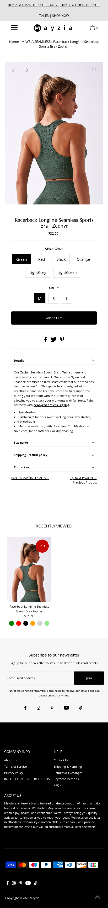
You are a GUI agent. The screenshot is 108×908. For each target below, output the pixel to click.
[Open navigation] (14, 27)
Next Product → (86, 478)
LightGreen (67, 272)
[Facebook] (25, 708)
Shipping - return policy (30, 455)
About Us (10, 760)
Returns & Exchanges (68, 773)
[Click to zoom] (94, 70)
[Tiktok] (80, 708)
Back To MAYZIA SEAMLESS (29, 478)
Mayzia (34, 898)
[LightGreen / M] (47, 623)
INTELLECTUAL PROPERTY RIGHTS (27, 779)
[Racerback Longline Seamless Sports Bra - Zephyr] (29, 569)
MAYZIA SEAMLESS (36, 41)
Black (61, 259)
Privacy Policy (13, 773)
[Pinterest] (52, 708)
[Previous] (13, 70)
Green (21, 259)
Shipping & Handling (68, 766)
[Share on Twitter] (54, 341)
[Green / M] (11, 623)
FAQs (57, 785)
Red (41, 259)
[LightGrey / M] (39, 623)
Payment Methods (66, 779)
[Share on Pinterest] (62, 341)
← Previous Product (83, 482)
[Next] (26, 70)
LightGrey (37, 272)
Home (14, 41)
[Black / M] (25, 623)
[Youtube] (66, 708)
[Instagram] (38, 708)
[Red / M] (18, 623)
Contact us (21, 467)
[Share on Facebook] (46, 341)
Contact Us (61, 760)
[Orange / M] (32, 623)
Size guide (21, 442)
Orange (83, 259)
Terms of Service (15, 766)
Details (19, 360)
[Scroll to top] (97, 897)
